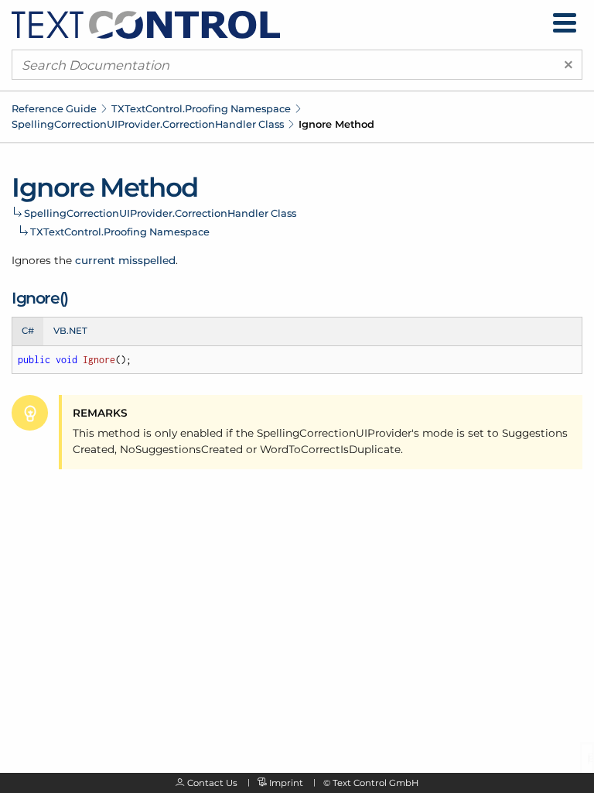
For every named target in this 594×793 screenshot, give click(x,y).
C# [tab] (28, 330)
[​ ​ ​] (564, 23)
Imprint (286, 783)
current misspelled (125, 260)
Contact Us (212, 783)
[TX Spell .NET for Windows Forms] (146, 24)
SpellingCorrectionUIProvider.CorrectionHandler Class (148, 124)
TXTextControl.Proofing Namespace (201, 108)
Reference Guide (54, 108)
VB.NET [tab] (70, 330)
